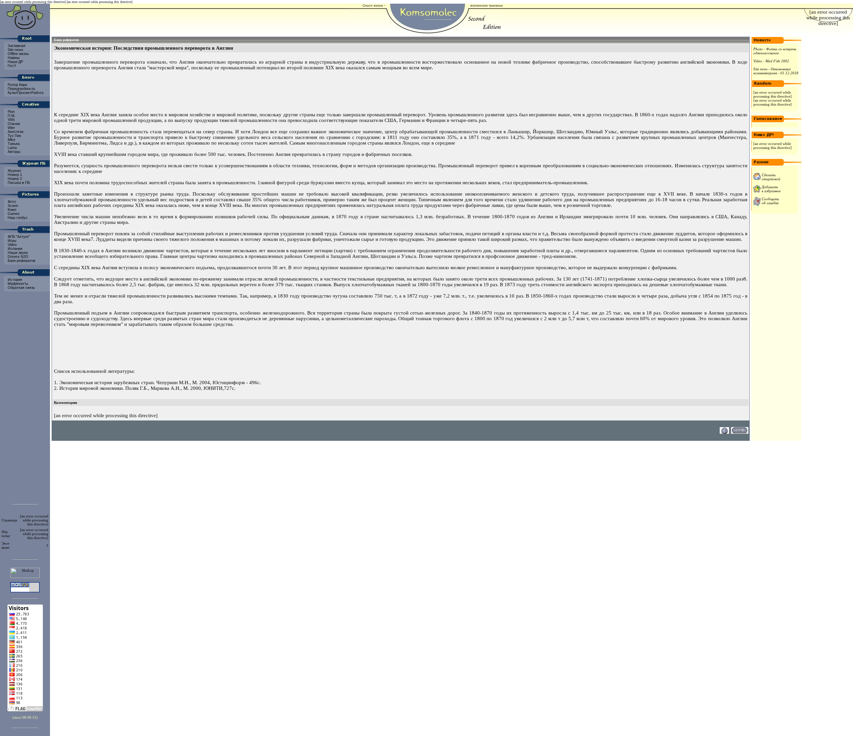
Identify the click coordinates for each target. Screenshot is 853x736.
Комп (11, 210)
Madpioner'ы (17, 284)
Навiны (13, 58)
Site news (15, 50)
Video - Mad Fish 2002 (771, 61)
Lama (12, 148)
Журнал (14, 171)
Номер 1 (14, 175)
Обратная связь (21, 288)
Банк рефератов (21, 261)
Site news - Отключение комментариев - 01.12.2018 (775, 71)
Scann (12, 206)
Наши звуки (17, 253)
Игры (11, 241)
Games (13, 214)
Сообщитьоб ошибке (770, 201)
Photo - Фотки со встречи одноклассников (774, 51)
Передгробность (21, 89)
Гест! (11, 66)
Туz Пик (14, 136)
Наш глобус (17, 218)
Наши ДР (15, 62)
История (14, 280)
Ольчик (13, 124)
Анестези (15, 132)
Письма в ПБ (18, 183)
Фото (11, 202)
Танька (13, 144)
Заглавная (16, 46)
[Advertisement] (25, 396)
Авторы (13, 152)
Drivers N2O (17, 257)
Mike (11, 140)
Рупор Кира (17, 85)
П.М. (11, 116)
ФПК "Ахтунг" (18, 237)
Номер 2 (14, 179)
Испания (14, 249)
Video (12, 245)
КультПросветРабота (25, 93)
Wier (11, 128)
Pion (11, 112)
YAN (11, 120)
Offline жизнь (18, 54)
